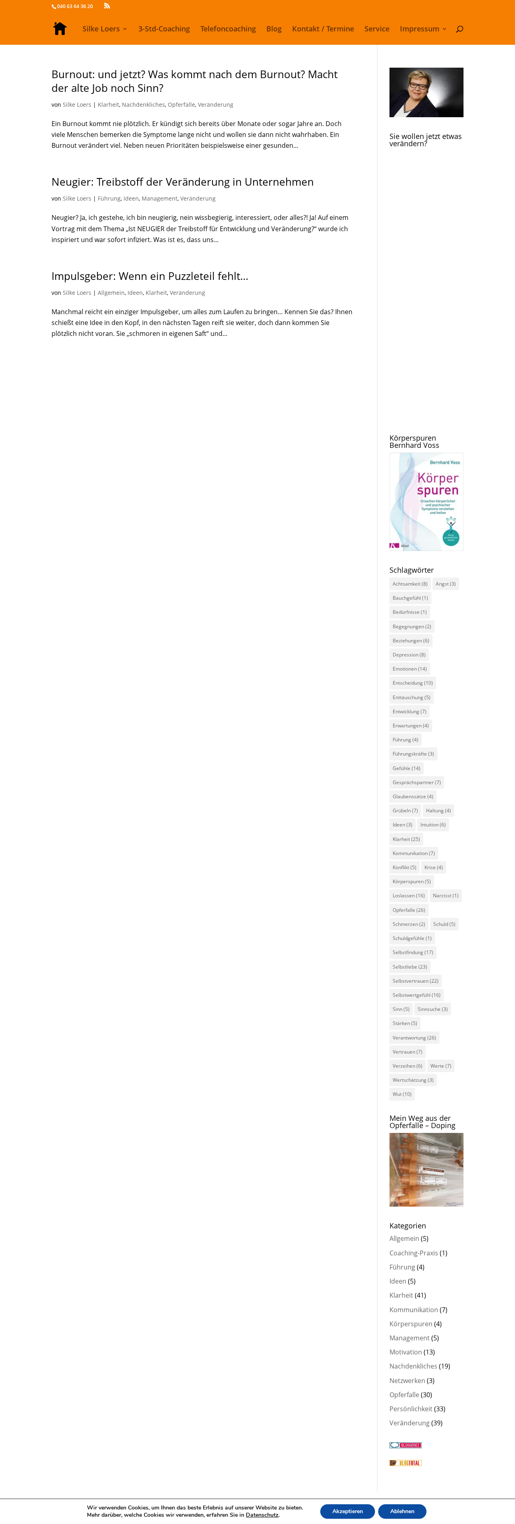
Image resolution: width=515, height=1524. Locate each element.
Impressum (419, 29)
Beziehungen (411, 640)
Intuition (433, 824)
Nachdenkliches (143, 104)
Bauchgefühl (410, 597)
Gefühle (406, 768)
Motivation (405, 1352)
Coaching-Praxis (413, 1253)
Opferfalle (181, 104)
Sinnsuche (433, 1009)
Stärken (405, 1023)
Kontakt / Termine (323, 29)
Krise (433, 867)
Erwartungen (411, 725)
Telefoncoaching (228, 29)
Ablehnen (402, 1511)
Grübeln (405, 810)
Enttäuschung (412, 697)
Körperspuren (412, 881)
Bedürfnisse (410, 612)
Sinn (401, 1009)
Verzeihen (407, 1065)
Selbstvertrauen (416, 980)
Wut (402, 1094)
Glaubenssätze (413, 796)
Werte (441, 1065)
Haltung (438, 810)
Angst (446, 583)
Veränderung (215, 104)
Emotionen (410, 668)
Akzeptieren (347, 1511)
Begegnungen (412, 626)
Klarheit (108, 104)
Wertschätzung (413, 1080)
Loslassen (409, 895)
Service (377, 29)
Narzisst (446, 895)
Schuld (444, 924)
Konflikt (404, 867)
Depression (409, 654)
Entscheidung (413, 682)
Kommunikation (414, 853)
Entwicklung (409, 711)
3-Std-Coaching (164, 29)
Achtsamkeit (410, 583)
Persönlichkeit (411, 1408)
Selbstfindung (413, 952)
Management (159, 198)
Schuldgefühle (412, 938)
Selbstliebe (410, 966)
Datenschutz (262, 1515)
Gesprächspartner (417, 782)
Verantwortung (414, 1037)
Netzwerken (407, 1380)
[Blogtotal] (405, 1463)
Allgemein (111, 292)
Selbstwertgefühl (417, 995)
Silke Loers (101, 29)
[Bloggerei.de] (405, 1445)
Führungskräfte (413, 753)
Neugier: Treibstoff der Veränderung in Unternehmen (183, 181)
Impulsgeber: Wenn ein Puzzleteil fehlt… (150, 276)
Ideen (131, 198)
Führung (109, 198)
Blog (274, 29)
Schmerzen (409, 924)
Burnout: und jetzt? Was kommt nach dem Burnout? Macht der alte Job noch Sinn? (195, 81)
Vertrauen (407, 1051)
